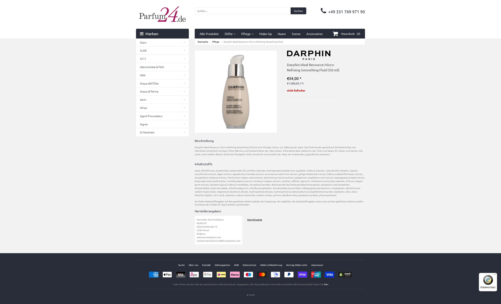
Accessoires (314, 34)
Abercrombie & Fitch (152, 67)
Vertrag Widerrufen (296, 264)
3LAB (143, 50)
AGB (236, 264)
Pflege (246, 34)
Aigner (144, 124)
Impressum (317, 264)
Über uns (193, 264)
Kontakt (206, 264)
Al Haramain (147, 132)
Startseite (203, 41)
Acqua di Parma (149, 91)
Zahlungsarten (222, 264)
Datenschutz (249, 264)
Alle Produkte (209, 34)
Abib (142, 75)
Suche (181, 264)
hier (326, 284)
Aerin (143, 99)
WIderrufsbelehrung (271, 264)
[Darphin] (309, 52)
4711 (143, 59)
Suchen (298, 11)
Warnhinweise (254, 219)
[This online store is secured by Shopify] (345, 273)
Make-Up (265, 34)
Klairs (143, 42)
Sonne (296, 34)
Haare (282, 34)
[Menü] (494, 275)
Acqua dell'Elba (149, 83)
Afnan (143, 108)
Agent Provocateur (151, 116)
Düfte (229, 34)
